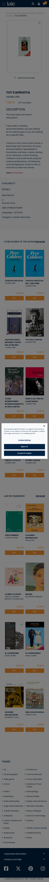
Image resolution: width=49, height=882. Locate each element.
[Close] (44, 426)
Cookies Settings (24, 440)
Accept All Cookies (24, 453)
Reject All (24, 446)
